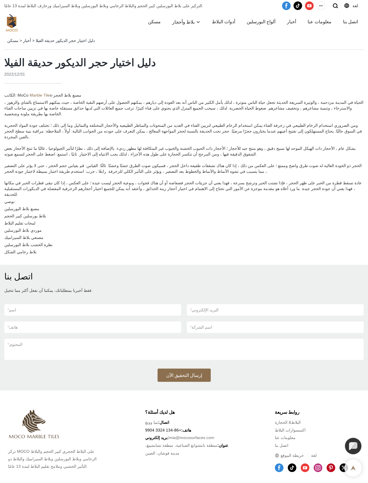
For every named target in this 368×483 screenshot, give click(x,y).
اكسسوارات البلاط (290, 430)
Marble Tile (40, 95)
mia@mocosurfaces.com (191, 437)
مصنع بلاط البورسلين (21, 208)
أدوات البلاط (223, 21)
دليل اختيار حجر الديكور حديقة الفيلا (65, 40)
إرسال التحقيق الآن (184, 375)
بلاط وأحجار (183, 22)
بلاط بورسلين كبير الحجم (25, 216)
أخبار (291, 21)
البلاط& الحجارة (288, 422)
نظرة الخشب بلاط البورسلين (28, 244)
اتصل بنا (350, 21)
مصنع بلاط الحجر (67, 95)
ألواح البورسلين (261, 21)
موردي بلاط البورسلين (23, 230)
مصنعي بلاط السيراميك (23, 237)
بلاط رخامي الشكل (20, 252)
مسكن (154, 21)
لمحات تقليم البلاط (19, 223)
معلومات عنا (319, 21)
